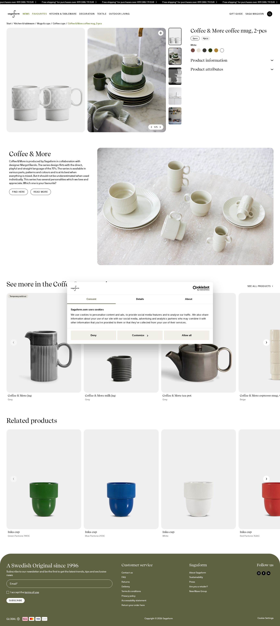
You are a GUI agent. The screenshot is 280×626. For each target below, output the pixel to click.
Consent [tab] (91, 299)
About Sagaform (197, 572)
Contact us (127, 572)
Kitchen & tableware (24, 23)
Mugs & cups (43, 23)
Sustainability (196, 577)
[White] (222, 50)
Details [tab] (140, 299)
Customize (138, 335)
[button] (232, 60)
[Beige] (198, 50)
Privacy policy (128, 596)
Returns (126, 582)
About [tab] (188, 299)
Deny (93, 335)
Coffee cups (59, 23)
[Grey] (204, 50)
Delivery (126, 586)
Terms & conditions (131, 591)
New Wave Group (198, 591)
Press (192, 582)
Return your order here (133, 605)
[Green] (210, 50)
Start (9, 23)
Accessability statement (134, 600)
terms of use (32, 592)
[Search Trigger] (269, 14)
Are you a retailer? (198, 586)
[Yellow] (216, 50)
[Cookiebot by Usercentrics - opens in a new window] (195, 288)
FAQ (124, 577)
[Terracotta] (193, 50)
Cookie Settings (265, 618)
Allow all (187, 335)
